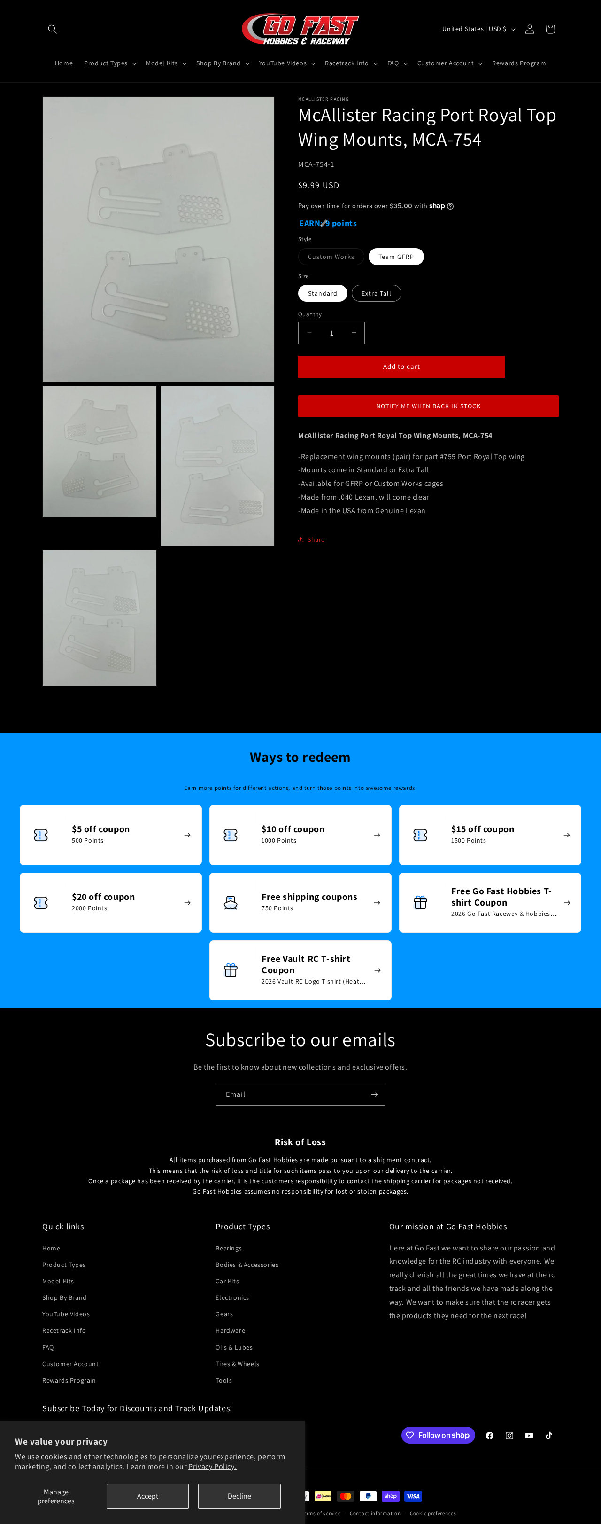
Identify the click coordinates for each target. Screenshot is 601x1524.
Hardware (230, 1330)
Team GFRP (396, 256)
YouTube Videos (66, 1314)
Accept (147, 1496)
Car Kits (227, 1281)
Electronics (232, 1297)
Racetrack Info (64, 1330)
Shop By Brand (64, 1297)
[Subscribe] (374, 1095)
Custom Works (336, 258)
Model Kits (58, 1281)
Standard (323, 293)
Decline (239, 1496)
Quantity (310, 314)
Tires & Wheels (237, 1364)
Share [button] (316, 539)
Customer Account (70, 1364)
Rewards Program (69, 1380)
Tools (224, 1380)
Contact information (375, 1513)
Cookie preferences (433, 1513)
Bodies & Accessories (247, 1264)
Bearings (229, 1248)
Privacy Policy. (212, 1466)
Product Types (64, 1264)
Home (51, 1248)
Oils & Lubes (234, 1347)
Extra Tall (377, 293)
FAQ (48, 1347)
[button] (52, 29)
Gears (224, 1314)
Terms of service (320, 1513)
